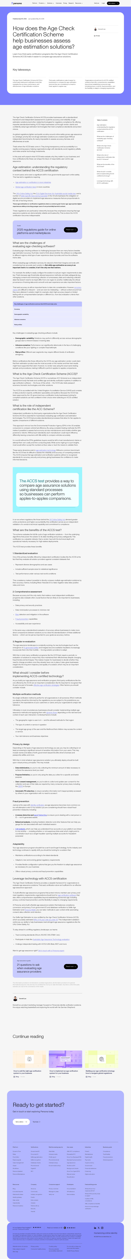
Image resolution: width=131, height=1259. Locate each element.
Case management (18, 1162)
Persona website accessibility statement (55, 1250)
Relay (14, 1154)
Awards (33, 1211)
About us (33, 1188)
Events (32, 1197)
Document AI (34, 1154)
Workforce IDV (71, 1165)
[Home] (16, 3)
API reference (71, 1191)
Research (71, 3)
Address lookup (53, 1162)
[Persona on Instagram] (102, 1228)
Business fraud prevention (74, 1160)
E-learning (88, 1171)
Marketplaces (89, 1154)
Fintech (87, 1151)
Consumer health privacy (38, 1249)
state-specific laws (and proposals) (34, 196)
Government (88, 1165)
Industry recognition (36, 1194)
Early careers (34, 1200)
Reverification (71, 1177)
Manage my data (53, 1191)
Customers (59, 3)
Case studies (16, 1203)
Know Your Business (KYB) (74, 1157)
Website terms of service (20, 1246)
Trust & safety (106, 1154)
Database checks (36, 1162)
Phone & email (35, 1165)
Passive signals (17, 1160)
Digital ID (33, 1168)
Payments (88, 1160)
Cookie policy (53, 1246)
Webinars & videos (18, 1194)
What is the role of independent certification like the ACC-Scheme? (106, 157)
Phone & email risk (54, 1160)
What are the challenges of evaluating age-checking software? (105, 138)
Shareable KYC (71, 1154)
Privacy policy (35, 1246)
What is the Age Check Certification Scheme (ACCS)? (104, 148)
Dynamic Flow (17, 1151)
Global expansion (108, 1160)
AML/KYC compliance (73, 1151)
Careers (33, 1203)
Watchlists (51, 1151)
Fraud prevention (108, 1157)
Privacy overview (53, 1188)
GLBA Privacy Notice (73, 1251)
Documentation (71, 1188)
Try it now (35, 1122)
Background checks (72, 1168)
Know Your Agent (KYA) (73, 1171)
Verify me (96, 3)
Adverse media (53, 1154)
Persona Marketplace (19, 1174)
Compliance (106, 1151)
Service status (71, 1194)
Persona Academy (18, 1205)
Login (103, 3)
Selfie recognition (36, 1160)
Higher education (90, 1174)
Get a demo (111, 3)
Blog (14, 1188)
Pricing (65, 3)
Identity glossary (17, 1197)
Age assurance (71, 1162)
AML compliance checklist (92, 1203)
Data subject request (19, 1249)
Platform (34, 3)
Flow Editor (16, 1157)
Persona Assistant (17, 1171)
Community (34, 1191)
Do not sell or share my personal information (74, 1247)
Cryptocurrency (89, 1162)
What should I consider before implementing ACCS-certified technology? (105, 174)
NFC (32, 1171)
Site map (15, 1251)
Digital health (88, 1157)
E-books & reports (18, 1191)
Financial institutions (90, 1168)
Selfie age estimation (37, 1157)
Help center (16, 1200)
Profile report (52, 1157)
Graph (14, 1165)
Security (33, 1208)
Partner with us (35, 1205)
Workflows (16, 1168)
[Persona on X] (99, 1228)
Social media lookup (55, 1165)
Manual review (71, 1174)
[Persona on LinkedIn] (95, 1228)
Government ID (35, 1151)
